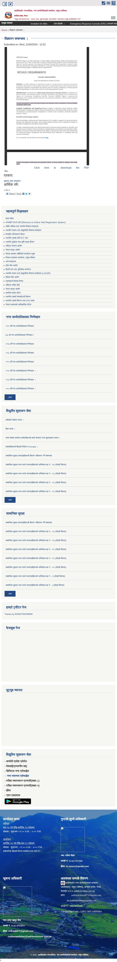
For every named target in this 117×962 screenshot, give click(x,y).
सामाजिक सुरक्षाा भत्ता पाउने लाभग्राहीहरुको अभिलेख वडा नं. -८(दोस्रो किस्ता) (35, 585)
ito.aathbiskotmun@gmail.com (81, 900)
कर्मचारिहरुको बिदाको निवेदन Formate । (22, 446)
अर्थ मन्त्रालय (11, 261)
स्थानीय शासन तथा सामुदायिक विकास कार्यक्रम (23, 230)
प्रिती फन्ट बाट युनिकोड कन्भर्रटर (18, 269)
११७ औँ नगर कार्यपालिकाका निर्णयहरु (20, 344)
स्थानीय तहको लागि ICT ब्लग (17, 238)
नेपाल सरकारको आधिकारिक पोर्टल (18, 304)
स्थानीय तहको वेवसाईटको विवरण (18, 296)
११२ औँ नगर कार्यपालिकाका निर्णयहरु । (21, 388)
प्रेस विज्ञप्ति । (51, 23)
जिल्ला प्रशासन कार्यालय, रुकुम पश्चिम (20, 257)
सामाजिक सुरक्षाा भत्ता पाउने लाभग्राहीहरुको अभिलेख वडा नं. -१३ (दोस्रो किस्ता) (36, 473)
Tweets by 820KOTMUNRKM (19, 614)
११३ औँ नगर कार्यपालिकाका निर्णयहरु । (21, 379)
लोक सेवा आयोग (12, 265)
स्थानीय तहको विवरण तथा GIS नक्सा (20, 300)
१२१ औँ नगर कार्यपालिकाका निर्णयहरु (20, 326)
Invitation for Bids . (31, 23)
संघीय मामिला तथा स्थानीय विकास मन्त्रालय (22, 226)
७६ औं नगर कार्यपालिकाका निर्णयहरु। (20, 335)
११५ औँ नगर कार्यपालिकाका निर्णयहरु (20, 362)
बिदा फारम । (10, 429)
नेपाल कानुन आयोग (13, 249)
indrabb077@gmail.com (20, 931)
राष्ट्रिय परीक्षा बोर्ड (13, 285)
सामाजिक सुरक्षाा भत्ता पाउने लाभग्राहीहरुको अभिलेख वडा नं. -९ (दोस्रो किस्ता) (35, 576)
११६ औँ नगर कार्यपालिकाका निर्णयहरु (20, 353)
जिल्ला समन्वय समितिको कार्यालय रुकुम (20, 253)
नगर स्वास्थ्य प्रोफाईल (18, 775)
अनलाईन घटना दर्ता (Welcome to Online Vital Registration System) (36, 222)
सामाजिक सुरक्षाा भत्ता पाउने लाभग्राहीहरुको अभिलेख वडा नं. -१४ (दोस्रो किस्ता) (36, 464)
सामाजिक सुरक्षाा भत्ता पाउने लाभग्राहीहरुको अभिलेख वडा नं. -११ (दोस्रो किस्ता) (36, 491)
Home (4, 30)
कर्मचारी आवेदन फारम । (15, 420)
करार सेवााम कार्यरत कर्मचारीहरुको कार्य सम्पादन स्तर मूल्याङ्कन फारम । (33, 438)
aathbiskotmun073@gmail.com (86, 895)
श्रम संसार (10, 218)
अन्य (10, 397)
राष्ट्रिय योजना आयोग (14, 246)
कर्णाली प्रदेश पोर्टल (13, 293)
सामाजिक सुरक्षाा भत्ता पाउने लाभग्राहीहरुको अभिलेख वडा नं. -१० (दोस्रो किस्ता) (36, 567)
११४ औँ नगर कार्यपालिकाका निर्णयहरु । (21, 370)
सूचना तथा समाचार (12, 181)
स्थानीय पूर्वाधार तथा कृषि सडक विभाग (20, 242)
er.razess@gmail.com (77, 866)
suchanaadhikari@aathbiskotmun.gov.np (29, 936)
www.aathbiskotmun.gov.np (81, 890)
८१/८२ (7, 190)
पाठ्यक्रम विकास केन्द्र (14, 281)
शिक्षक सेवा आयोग (12, 277)
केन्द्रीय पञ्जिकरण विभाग (15, 234)
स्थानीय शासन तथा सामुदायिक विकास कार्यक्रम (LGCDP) (28, 273)
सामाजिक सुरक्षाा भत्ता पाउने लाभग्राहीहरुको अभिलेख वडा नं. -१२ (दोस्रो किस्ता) (36, 482)
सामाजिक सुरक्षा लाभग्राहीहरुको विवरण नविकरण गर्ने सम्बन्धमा (29, 455)
